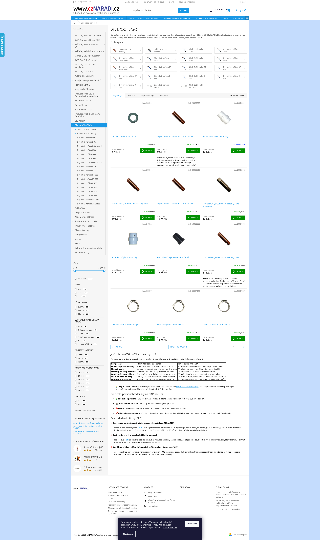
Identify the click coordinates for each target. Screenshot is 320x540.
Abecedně (164, 95)
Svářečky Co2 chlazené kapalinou (85, 65)
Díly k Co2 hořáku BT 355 (87, 179)
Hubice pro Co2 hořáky (86, 133)
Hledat (183, 10)
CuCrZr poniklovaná (88, 337)
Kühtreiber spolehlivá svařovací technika (86, 432)
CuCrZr (83, 333)
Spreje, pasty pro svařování (87, 80)
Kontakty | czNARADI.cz (154, 2)
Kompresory (81, 234)
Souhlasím (192, 523)
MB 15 (140, 428)
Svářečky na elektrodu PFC (87, 40)
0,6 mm (83, 372)
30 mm (83, 314)
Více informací (170, 527)
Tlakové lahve (81, 105)
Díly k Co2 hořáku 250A (86, 150)
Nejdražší (131, 95)
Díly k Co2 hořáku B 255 (87, 187)
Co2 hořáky (80, 120)
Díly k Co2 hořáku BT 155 (87, 166)
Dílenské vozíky (82, 230)
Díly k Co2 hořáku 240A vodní (89, 146)
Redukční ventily (82, 84)
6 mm (82, 355)
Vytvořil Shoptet (240, 534)
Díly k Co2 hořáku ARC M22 (88, 204)
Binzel (82, 293)
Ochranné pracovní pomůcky (88, 248)
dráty (126, 440)
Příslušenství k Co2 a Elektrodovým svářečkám (86, 95)
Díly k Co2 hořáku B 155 (87, 183)
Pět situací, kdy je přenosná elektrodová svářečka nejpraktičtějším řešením (227, 503)
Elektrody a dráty (83, 100)
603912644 (152, 496)
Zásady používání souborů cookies (122, 508)
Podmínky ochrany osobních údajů (122, 505)
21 (244, 347)
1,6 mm (83, 390)
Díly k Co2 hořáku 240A (86, 142)
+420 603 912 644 (216, 9)
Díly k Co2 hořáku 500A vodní (89, 162)
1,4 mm (83, 386)
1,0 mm (83, 379)
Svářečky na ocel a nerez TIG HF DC (89, 45)
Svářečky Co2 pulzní (84, 71)
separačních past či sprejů (187, 386)
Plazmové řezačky (83, 109)
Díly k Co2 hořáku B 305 (87, 191)
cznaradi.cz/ (153, 506)
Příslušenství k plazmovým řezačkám (87, 115)
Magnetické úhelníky (84, 89)
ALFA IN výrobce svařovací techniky (88, 423)
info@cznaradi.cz (155, 492)
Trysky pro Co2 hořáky (86, 129)
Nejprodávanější (148, 95)
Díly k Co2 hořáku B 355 (87, 195)
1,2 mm (83, 383)
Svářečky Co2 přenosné (86, 60)
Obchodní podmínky (188, 2)
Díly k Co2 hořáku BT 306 (87, 175)
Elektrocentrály (82, 252)
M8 (81, 404)
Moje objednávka (132, 2)
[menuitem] (85, 18)
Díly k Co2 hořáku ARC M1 (88, 199)
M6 (81, 400)
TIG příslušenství (82, 212)
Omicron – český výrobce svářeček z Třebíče (88, 427)
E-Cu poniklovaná (87, 330)
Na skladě (84, 278)
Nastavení (128, 534)
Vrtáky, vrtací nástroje (85, 225)
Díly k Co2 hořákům (84, 125)
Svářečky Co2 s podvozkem (87, 55)
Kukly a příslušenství (84, 75)
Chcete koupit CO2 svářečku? (228, 509)
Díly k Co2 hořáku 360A (86, 158)
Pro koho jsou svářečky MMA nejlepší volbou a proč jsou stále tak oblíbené (231, 494)
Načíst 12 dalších (178, 347)
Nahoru (118, 347)
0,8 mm (83, 376)
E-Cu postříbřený (87, 344)
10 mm (83, 362)
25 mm (83, 307)
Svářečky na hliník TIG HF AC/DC (90, 51)
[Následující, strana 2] (239, 347)
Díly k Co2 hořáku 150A (86, 138)
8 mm (82, 358)
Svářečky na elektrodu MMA (88, 35)
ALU (81, 340)
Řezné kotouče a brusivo (86, 221)
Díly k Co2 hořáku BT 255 (87, 170)
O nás (171, 2)
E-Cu (82, 326)
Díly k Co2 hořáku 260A (86, 154)
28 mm (83, 310)
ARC (82, 289)
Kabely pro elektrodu (85, 217)
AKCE (77, 243)
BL (81, 296)
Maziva (78, 239)
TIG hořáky (80, 208)
